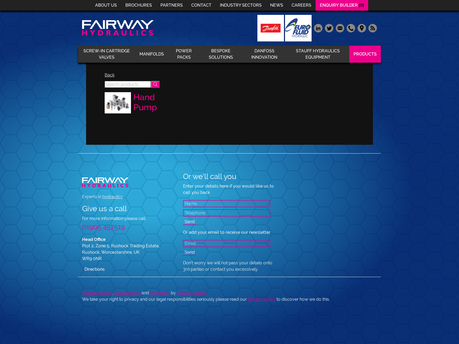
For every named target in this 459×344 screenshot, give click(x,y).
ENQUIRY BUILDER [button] (342, 5)
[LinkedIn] (318, 27)
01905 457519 (103, 227)
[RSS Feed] (372, 27)
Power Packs (184, 54)
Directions (93, 269)
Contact (201, 5)
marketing (160, 292)
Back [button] (109, 75)
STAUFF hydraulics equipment (318, 54)
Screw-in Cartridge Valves (106, 54)
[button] (155, 84)
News (276, 5)
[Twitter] (329, 27)
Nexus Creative (192, 292)
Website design (97, 292)
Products (365, 54)
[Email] (339, 27)
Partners (171, 5)
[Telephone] (350, 27)
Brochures (138, 5)
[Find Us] (361, 27)
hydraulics (112, 196)
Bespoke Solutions (221, 54)
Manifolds (151, 54)
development (127, 292)
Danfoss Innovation (264, 54)
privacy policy (261, 299)
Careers (301, 5)
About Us (106, 5)
